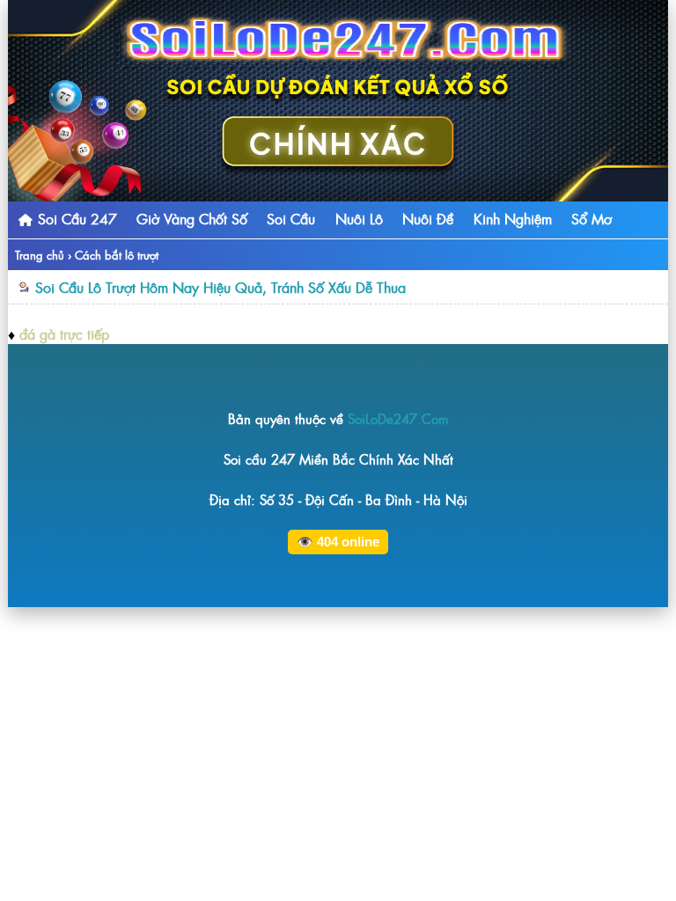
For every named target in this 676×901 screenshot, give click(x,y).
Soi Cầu (291, 218)
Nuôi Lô (359, 218)
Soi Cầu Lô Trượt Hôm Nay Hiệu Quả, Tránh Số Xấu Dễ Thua (220, 286)
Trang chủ (39, 254)
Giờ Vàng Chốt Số (191, 218)
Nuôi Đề (427, 218)
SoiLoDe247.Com (398, 418)
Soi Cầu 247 (75, 218)
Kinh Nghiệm (513, 218)
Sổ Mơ (591, 218)
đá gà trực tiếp (64, 333)
